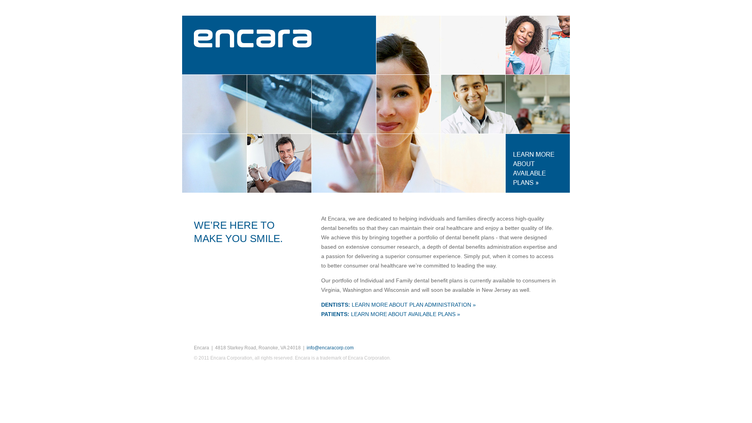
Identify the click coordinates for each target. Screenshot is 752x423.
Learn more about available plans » (390, 314)
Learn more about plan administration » (398, 305)
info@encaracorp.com (330, 348)
